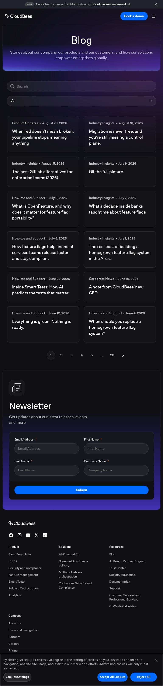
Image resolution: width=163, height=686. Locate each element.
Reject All (143, 677)
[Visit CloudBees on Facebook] (11, 535)
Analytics (14, 595)
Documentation (119, 581)
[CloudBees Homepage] (21, 523)
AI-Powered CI (69, 554)
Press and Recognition (23, 630)
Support (114, 588)
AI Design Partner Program (127, 561)
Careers (13, 643)
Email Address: (25, 439)
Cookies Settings (17, 677)
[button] (81, 101)
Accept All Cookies (112, 677)
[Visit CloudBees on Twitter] (36, 535)
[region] (81, 669)
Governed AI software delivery (73, 563)
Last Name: (23, 461)
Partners (14, 637)
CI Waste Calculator (122, 606)
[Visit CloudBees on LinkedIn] (45, 535)
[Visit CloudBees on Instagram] (19, 535)
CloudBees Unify (19, 554)
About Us (14, 623)
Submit (81, 490)
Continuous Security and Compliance (75, 585)
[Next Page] (123, 355)
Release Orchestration (23, 588)
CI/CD (12, 561)
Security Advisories (122, 574)
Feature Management (23, 574)
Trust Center (117, 568)
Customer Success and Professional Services (124, 597)
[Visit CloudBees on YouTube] (28, 535)
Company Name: (96, 461)
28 (112, 355)
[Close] (156, 660)
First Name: (93, 439)
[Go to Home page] (18, 16)
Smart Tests (16, 581)
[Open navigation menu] (153, 16)
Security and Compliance (25, 568)
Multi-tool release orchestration (70, 574)
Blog (112, 554)
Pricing (13, 650)
